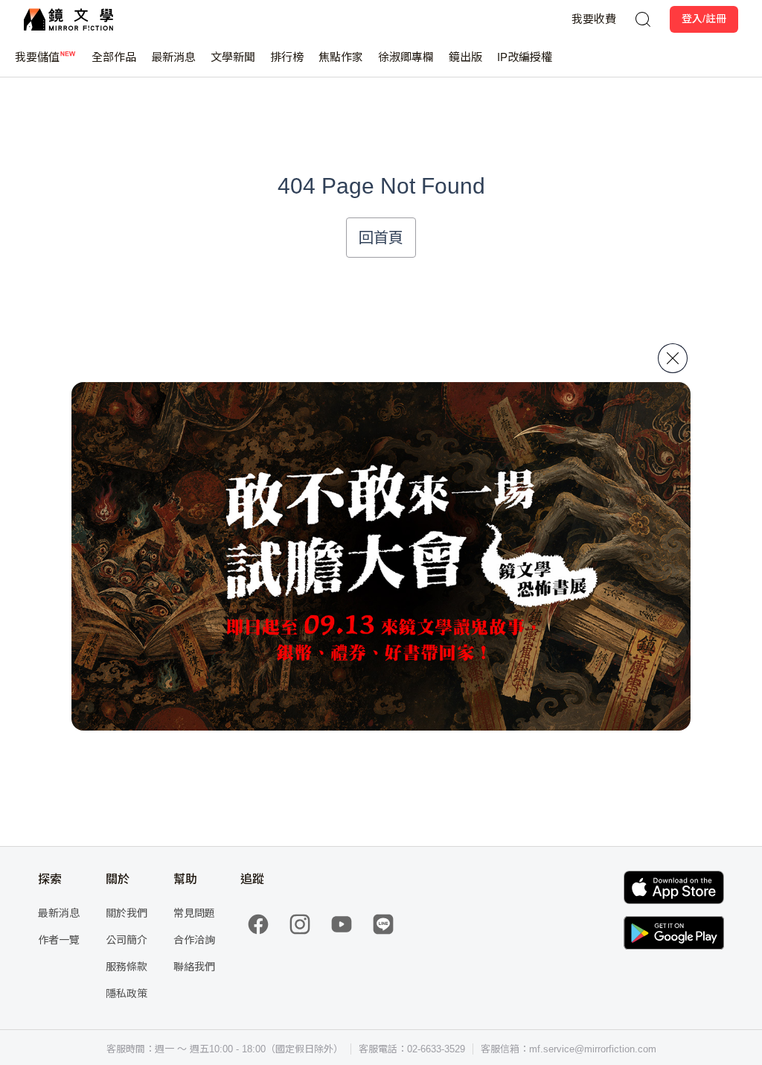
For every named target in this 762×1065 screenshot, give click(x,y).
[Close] (673, 358)
